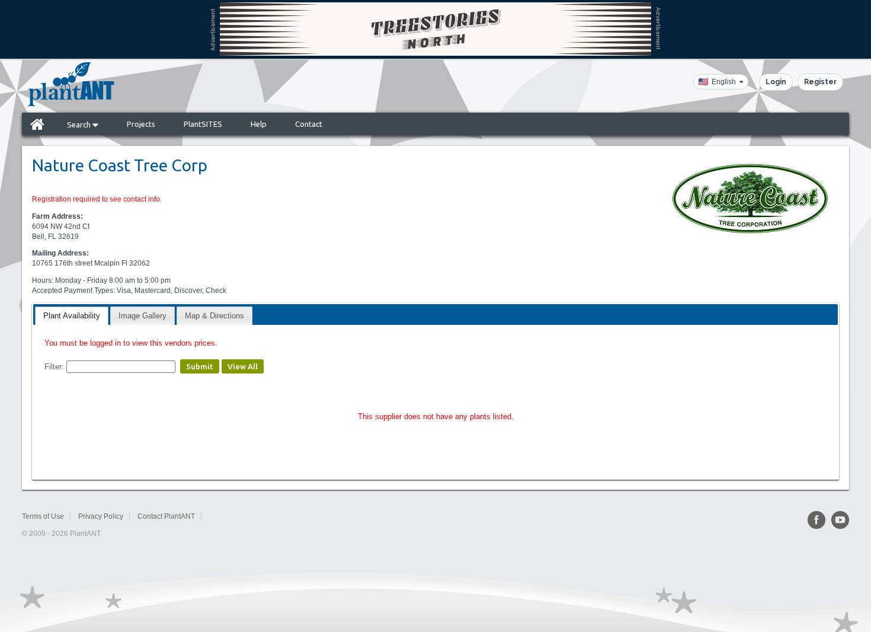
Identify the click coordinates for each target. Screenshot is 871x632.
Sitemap (222, 516)
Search (79, 124)
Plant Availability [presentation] (71, 315)
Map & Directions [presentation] (214, 315)
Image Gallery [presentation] (142, 315)
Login (776, 82)
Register (820, 82)
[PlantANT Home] (71, 84)
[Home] (37, 124)
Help (259, 124)
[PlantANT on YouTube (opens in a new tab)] (840, 519)
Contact (308, 124)
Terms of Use (43, 516)
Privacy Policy (100, 516)
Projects (141, 124)
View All (243, 366)
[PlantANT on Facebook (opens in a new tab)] (816, 519)
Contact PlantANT (166, 516)
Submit (199, 366)
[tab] (71, 316)
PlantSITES (203, 124)
